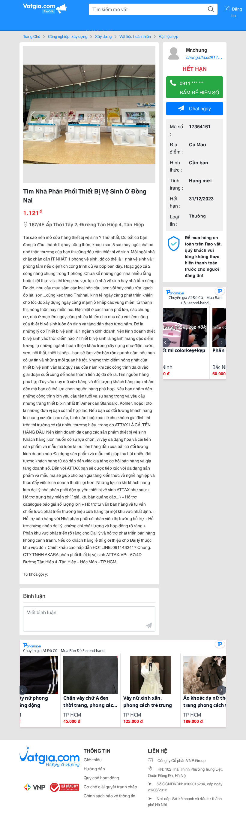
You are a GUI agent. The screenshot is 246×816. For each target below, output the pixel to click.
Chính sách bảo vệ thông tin (109, 796)
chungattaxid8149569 (206, 57)
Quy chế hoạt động (101, 778)
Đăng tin (236, 10)
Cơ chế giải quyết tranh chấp (110, 787)
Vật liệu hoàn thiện (135, 36)
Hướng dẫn (94, 769)
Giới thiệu (93, 760)
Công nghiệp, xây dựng (67, 36)
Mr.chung (196, 49)
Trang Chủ (31, 36)
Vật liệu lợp (168, 36)
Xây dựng (103, 36)
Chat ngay (200, 108)
